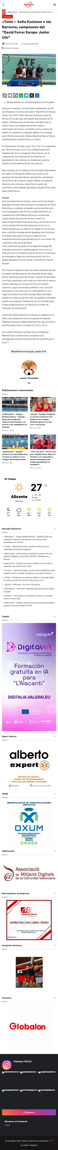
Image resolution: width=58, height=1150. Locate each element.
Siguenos (30, 1112)
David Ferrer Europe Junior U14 (29, 351)
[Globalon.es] (29, 4)
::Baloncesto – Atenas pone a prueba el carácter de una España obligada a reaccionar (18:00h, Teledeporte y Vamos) (28, 556)
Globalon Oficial (22, 1061)
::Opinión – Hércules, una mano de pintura (22, 584)
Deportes (7, 17)
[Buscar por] (54, 6)
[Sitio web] (29, 383)
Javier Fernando (12, 44)
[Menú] (3, 6)
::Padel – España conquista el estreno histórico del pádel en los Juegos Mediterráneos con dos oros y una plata (42, 419)
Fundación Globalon (29, 1145)
